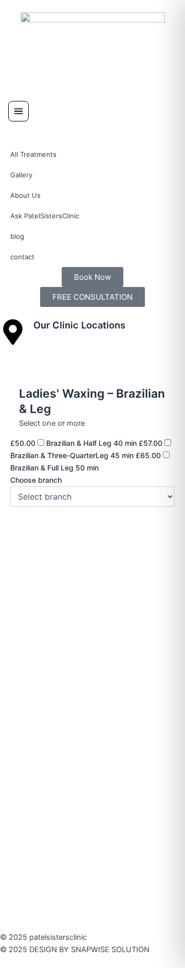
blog (17, 236)
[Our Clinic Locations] (13, 332)
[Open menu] (18, 111)
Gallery (21, 175)
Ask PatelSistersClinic (44, 216)
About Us (25, 195)
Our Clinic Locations (79, 325)
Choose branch (36, 480)
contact (22, 257)
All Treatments (33, 154)
